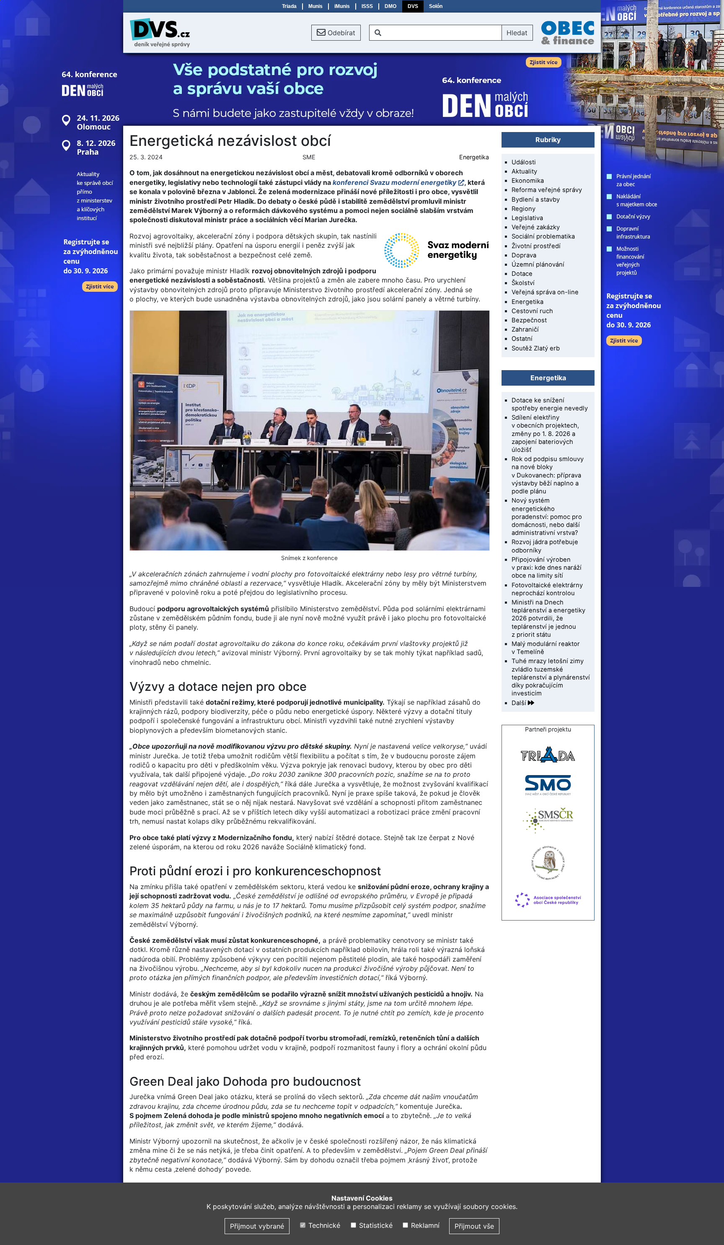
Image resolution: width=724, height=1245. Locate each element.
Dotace (522, 274)
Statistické (374, 1225)
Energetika (474, 157)
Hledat (517, 33)
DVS (413, 6)
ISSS (367, 6)
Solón (435, 6)
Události (524, 162)
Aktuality (524, 171)
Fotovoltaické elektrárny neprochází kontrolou (547, 589)
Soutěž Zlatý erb (536, 348)
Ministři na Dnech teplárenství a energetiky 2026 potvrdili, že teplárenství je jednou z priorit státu (548, 618)
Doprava (524, 255)
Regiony (523, 209)
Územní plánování (538, 264)
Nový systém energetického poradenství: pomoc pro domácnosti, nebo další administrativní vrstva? (547, 517)
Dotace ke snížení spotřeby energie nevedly (550, 404)
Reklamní (424, 1225)
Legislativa (527, 218)
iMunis (342, 6)
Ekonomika (528, 180)
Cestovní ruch (532, 311)
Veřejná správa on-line (545, 292)
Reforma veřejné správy (547, 190)
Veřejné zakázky (536, 227)
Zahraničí (525, 329)
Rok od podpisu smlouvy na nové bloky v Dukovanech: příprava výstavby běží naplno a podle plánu (548, 475)
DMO (390, 6)
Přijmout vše (474, 1226)
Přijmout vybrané (257, 1226)
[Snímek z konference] (309, 430)
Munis (315, 6)
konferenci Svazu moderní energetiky (394, 182)
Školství (523, 283)
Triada (289, 6)
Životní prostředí (536, 246)
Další (520, 703)
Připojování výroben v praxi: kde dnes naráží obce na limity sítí (547, 567)
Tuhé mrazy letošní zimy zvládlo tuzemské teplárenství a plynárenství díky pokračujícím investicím (551, 677)
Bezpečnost (529, 320)
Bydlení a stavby (536, 199)
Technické (323, 1225)
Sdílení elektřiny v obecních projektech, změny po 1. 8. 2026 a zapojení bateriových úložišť (545, 434)
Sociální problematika (543, 236)
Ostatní (522, 338)
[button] (336, 33)
